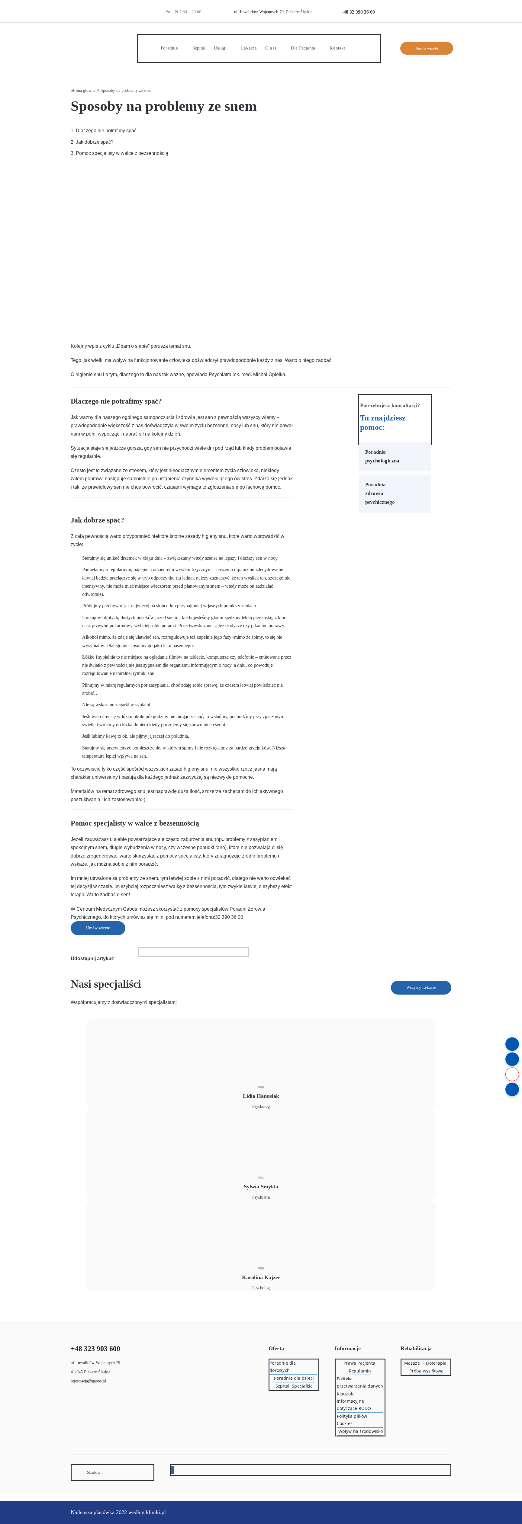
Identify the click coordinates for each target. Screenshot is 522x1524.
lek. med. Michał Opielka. (259, 374)
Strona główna (83, 90)
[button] (355, 48)
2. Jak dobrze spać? (92, 142)
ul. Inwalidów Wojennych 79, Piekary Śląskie (273, 12)
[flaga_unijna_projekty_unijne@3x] (441, 5)
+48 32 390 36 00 (358, 11)
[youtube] (173, 1470)
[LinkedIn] (143, 952)
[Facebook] (140, 952)
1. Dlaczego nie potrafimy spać (104, 130)
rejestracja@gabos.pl (88, 1381)
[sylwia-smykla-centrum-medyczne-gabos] (120, 1122)
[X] (142, 952)
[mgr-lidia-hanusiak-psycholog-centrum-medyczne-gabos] (120, 1031)
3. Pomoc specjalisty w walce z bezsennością (119, 153)
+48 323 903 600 (95, 1349)
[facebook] (171, 1470)
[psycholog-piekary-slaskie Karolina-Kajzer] (120, 1213)
